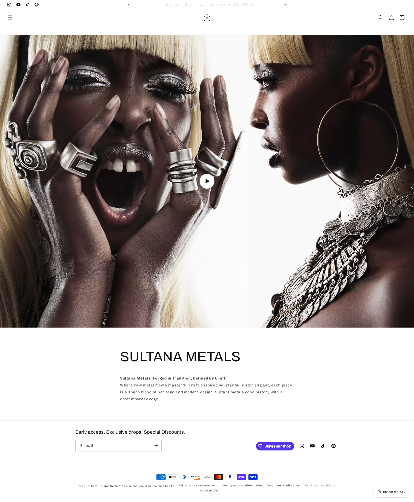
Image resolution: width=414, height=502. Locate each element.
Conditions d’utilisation (283, 485)
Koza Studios (100, 486)
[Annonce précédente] (129, 4)
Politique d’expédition (320, 485)
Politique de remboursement (198, 485)
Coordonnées (209, 490)
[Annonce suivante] (285, 4)
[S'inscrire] (156, 445)
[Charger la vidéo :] (207, 181)
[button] (10, 17)
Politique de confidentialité (242, 485)
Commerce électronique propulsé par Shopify (142, 486)
